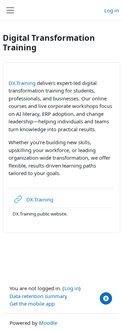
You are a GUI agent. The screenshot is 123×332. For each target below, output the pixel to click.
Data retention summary (38, 296)
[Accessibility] (106, 298)
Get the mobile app (32, 303)
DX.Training (22, 82)
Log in (111, 10)
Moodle (48, 322)
